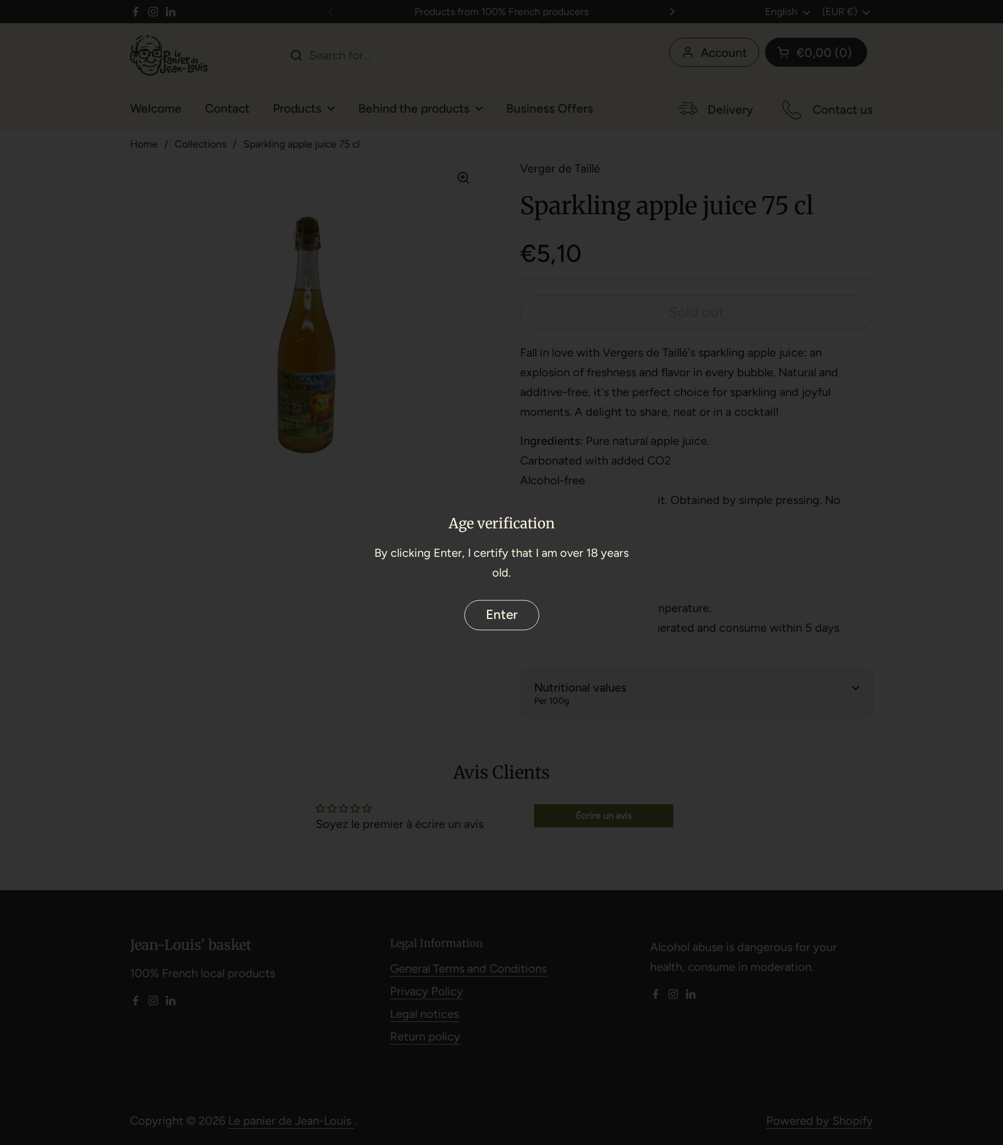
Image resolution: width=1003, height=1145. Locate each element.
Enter (502, 614)
